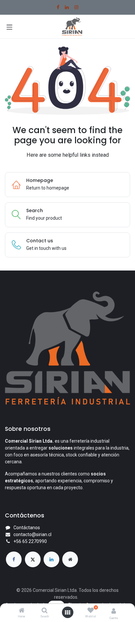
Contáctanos (26, 527)
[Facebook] (58, 7)
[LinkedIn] (67, 7)
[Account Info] (113, 611)
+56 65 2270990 (30, 541)
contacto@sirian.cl (32, 534)
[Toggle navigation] (9, 26)
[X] (33, 559)
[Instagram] (76, 7)
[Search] (45, 610)
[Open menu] (67, 612)
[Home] (22, 610)
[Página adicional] (70, 559)
